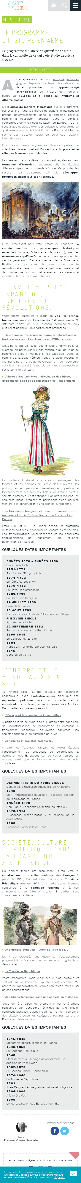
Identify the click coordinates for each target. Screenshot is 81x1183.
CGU (39, 1160)
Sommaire (40, 70)
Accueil (12, 1160)
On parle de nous (63, 1160)
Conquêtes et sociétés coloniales (28, 740)
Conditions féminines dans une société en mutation (41, 996)
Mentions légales (26, 1160)
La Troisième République (22, 971)
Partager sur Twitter (64, 1131)
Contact (48, 1160)
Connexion (53, 5)
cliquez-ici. (59, 1177)
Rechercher (64, 5)
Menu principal (75, 5)
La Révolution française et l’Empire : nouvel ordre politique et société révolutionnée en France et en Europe (39, 515)
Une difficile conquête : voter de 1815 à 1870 (36, 949)
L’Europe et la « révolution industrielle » (33, 715)
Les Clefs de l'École (17, 5)
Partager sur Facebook (55, 1131)
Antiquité (58, 79)
